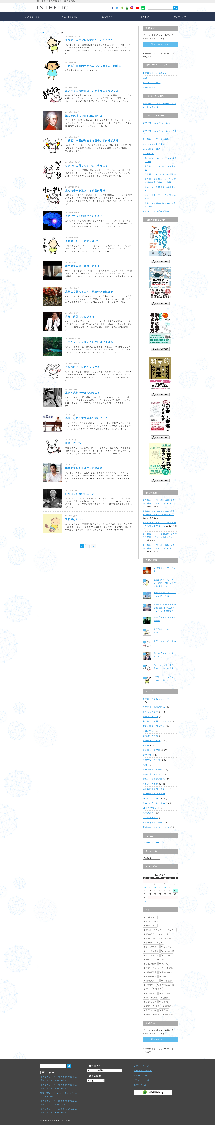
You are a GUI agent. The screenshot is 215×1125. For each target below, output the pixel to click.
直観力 (158, 989)
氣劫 (145, 765)
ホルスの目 (169, 951)
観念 (157, 1006)
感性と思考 (148, 813)
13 (160, 887)
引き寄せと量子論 (151, 750)
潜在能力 (150, 985)
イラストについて (143, 1071)
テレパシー (169, 947)
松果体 (165, 976)
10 (145, 887)
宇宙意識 (147, 755)
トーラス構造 (152, 951)
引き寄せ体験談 (150, 818)
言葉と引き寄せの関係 (154, 779)
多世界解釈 (151, 964)
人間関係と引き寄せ (153, 769)
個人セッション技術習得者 (156, 211)
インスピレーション (155, 921)
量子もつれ (151, 1010)
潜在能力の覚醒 (167, 985)
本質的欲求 (151, 976)
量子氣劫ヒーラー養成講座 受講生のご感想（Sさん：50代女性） (165, 607)
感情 (171, 968)
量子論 (165, 1010)
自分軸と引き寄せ (151, 741)
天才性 (165, 964)
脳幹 (155, 998)
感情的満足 (151, 972)
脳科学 (166, 998)
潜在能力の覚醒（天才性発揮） (158, 699)
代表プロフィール (151, 83)
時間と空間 (148, 731)
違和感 (168, 1006)
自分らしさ (151, 1002)
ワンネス (168, 955)
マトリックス (152, 955)
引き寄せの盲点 (150, 712)
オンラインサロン (182, 17)
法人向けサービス (151, 149)
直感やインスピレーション (156, 827)
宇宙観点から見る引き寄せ (156, 721)
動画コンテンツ (150, 716)
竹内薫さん (151, 993)
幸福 (148, 968)
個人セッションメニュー (155, 144)
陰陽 (157, 1015)
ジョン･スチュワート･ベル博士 (161, 930)
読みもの (145, 17)
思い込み (159, 968)
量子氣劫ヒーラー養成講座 (156, 139)
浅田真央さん (152, 981)
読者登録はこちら (160, 44)
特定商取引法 (140, 1075)
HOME (46, 33)
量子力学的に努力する (165, 641)
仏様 (162, 960)
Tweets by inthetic (153, 843)
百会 (148, 989)
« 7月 (145, 901)
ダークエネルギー (154, 943)
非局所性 (169, 1015)
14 (165, 887)
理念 (145, 78)
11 (150, 887)
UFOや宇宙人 (149, 808)
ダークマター (152, 947)
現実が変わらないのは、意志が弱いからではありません (165, 583)
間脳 (148, 1015)
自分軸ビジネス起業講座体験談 (160, 174)
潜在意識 (168, 981)
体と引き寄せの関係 (153, 822)
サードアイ (151, 926)
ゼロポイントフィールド (157, 934)
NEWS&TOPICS (151, 798)
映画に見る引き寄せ (153, 774)
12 (155, 887)
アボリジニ (151, 917)
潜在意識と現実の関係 (154, 707)
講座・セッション (70, 17)
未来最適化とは (32, 17)
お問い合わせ (149, 87)
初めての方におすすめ (154, 803)
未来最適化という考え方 (155, 73)
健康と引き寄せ (150, 736)
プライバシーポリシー (145, 1080)
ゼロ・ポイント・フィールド (159, 938)
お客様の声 (107, 17)
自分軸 (165, 1002)
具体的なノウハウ (151, 760)
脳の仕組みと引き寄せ (154, 794)
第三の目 (166, 993)
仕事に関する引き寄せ (154, 789)
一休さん (150, 960)
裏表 (148, 1006)
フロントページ (141, 1066)
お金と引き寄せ (150, 784)
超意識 (146, 745)
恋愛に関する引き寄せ (154, 726)
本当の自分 (167, 972)
